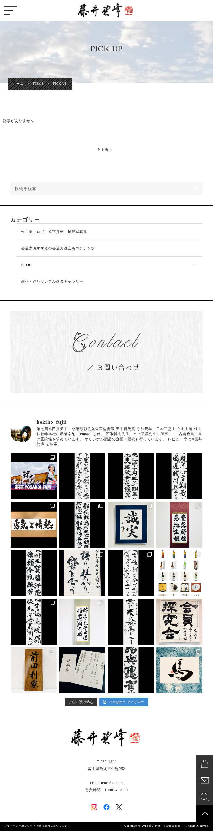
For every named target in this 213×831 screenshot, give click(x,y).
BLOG (26, 265)
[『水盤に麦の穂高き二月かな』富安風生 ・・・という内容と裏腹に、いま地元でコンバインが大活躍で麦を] (131, 622)
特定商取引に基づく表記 (52, 826)
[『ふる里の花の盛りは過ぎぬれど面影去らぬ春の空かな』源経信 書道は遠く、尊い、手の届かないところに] (82, 476)
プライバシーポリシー (18, 826)
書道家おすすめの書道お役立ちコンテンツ (58, 248)
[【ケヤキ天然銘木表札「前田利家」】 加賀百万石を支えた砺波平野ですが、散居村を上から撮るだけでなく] (34, 670)
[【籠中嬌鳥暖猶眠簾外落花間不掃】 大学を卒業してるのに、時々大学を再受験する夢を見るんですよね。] (34, 622)
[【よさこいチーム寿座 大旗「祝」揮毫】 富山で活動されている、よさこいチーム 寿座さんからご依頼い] (34, 476)
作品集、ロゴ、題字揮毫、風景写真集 (54, 232)
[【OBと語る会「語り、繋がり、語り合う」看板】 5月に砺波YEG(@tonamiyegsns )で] (82, 573)
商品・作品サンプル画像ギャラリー (52, 281)
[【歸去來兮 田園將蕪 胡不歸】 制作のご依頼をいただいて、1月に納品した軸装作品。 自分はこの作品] (82, 622)
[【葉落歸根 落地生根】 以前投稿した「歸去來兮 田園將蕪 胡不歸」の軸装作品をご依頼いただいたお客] (179, 525)
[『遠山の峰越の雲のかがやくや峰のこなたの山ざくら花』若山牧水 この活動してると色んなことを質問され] (131, 573)
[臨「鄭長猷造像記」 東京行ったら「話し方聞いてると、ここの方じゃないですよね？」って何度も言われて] (82, 525)
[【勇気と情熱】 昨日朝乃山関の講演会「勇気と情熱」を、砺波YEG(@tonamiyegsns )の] (34, 525)
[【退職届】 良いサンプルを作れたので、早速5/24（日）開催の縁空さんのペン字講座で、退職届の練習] (82, 670)
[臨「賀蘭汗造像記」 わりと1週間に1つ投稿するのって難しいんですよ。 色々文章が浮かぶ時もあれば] (34, 573)
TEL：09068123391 (106, 783)
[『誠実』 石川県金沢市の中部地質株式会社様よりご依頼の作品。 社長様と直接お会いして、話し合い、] (131, 525)
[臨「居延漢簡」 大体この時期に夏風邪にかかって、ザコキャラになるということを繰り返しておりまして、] (131, 476)
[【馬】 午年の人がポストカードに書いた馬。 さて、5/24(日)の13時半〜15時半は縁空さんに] (179, 670)
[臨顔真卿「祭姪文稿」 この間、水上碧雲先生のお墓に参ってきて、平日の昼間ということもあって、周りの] (179, 476)
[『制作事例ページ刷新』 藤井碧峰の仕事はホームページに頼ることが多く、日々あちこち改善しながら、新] (179, 573)
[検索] (196, 189)
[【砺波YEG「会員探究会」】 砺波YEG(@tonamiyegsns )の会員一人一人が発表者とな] (179, 622)
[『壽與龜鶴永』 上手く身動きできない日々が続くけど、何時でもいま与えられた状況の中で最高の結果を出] (131, 670)
